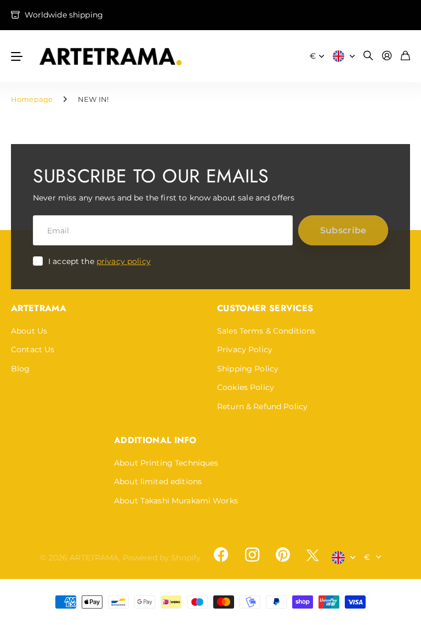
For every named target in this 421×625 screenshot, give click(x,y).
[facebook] (221, 555)
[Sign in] (387, 56)
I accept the (99, 261)
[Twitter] (312, 555)
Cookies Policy (245, 387)
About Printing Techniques (166, 463)
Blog (20, 369)
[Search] (368, 56)
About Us (29, 331)
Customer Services (265, 308)
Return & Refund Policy (262, 406)
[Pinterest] (283, 555)
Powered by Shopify (162, 558)
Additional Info (155, 440)
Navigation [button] (17, 56)
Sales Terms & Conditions (266, 331)
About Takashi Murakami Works (176, 501)
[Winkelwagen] (405, 56)
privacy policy (123, 261)
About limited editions (158, 481)
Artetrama (38, 308)
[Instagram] (251, 555)
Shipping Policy (247, 369)
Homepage (32, 99)
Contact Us (32, 349)
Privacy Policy (244, 349)
